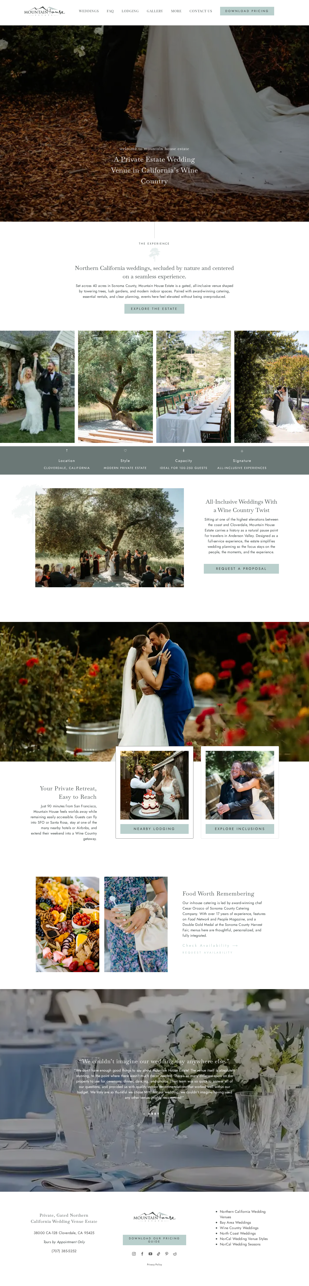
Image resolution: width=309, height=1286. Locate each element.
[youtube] (150, 1254)
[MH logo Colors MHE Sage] (154, 1207)
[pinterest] (167, 1254)
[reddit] (175, 1254)
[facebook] (142, 1254)
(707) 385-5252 (64, 1251)
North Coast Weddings (238, 1233)
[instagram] (134, 1254)
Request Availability (208, 953)
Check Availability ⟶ (211, 945)
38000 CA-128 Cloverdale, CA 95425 (64, 1232)
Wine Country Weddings (239, 1227)
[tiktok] (158, 1254)
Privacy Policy (154, 1264)
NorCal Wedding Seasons (240, 1244)
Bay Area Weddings (235, 1222)
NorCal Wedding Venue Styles (244, 1238)
